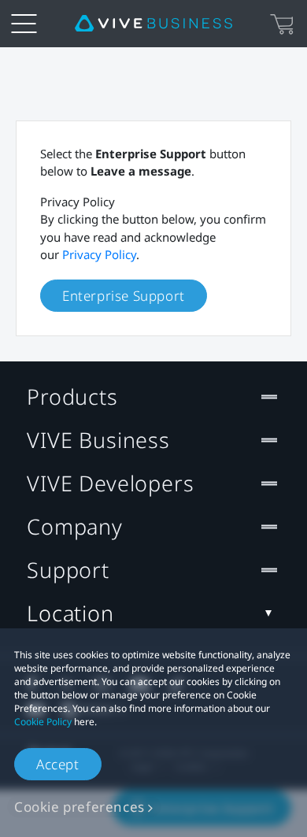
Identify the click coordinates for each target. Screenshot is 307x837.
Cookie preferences (79, 807)
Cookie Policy (43, 721)
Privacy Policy (99, 254)
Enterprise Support (123, 296)
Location (70, 613)
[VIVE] (153, 23)
